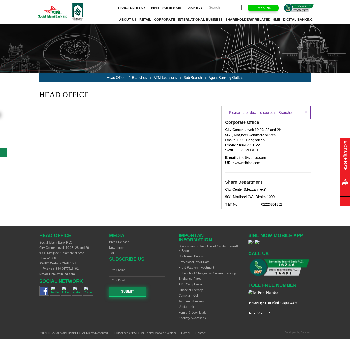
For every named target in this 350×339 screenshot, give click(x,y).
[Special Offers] (345, 201)
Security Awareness (192, 318)
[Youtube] (88, 290)
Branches (139, 77)
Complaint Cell (189, 295)
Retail (145, 19)
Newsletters (117, 247)
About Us (127, 19)
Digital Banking (298, 19)
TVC (112, 253)
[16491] (298, 8)
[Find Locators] (345, 182)
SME (276, 19)
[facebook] (44, 290)
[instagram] (77, 290)
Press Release (119, 242)
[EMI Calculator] (345, 191)
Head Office (116, 77)
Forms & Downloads (192, 312)
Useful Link (186, 307)
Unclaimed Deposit (192, 256)
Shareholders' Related (247, 19)
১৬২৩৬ (294, 303)
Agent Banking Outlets (226, 77)
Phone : (48, 268)
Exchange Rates (190, 278)
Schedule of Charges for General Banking (207, 273)
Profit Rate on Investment (196, 267)
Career (185, 333)
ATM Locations (165, 77)
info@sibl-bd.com (63, 274)
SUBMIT (127, 291)
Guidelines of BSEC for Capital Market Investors (145, 333)
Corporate (164, 19)
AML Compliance (190, 284)
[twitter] (55, 290)
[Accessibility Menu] (3, 152)
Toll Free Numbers (191, 301)
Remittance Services (166, 7)
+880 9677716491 (66, 268)
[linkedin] (66, 290)
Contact (200, 333)
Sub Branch (193, 77)
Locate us (195, 7)
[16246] (279, 267)
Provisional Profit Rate (194, 262)
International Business (200, 19)
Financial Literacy (131, 7)
